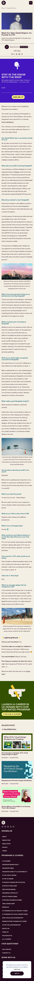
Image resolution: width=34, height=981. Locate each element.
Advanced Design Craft (10, 864)
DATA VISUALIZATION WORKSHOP (12, 918)
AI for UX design (7, 879)
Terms (4, 851)
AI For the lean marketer (11, 925)
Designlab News (11, 8)
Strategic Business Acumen (12, 900)
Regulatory (6, 843)
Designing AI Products (10, 893)
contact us (6, 953)
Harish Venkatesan (8, 122)
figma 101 (5, 932)
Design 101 (5, 907)
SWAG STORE (6, 840)
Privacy (5, 847)
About (4, 836)
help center (6, 949)
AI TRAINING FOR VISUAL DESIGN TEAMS (15, 914)
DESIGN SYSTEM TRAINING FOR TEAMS (14, 921)
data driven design (8, 889)
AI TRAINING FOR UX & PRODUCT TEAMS (14, 911)
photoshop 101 (7, 935)
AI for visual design (9, 875)
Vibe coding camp (8, 903)
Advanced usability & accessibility (14, 871)
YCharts (16, 172)
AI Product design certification (13, 882)
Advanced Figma (8, 868)
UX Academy (6, 861)
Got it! (17, 973)
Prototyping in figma (9, 896)
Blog (3, 8)
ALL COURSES (6, 939)
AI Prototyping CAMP (9, 886)
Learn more (17, 969)
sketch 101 (5, 928)
